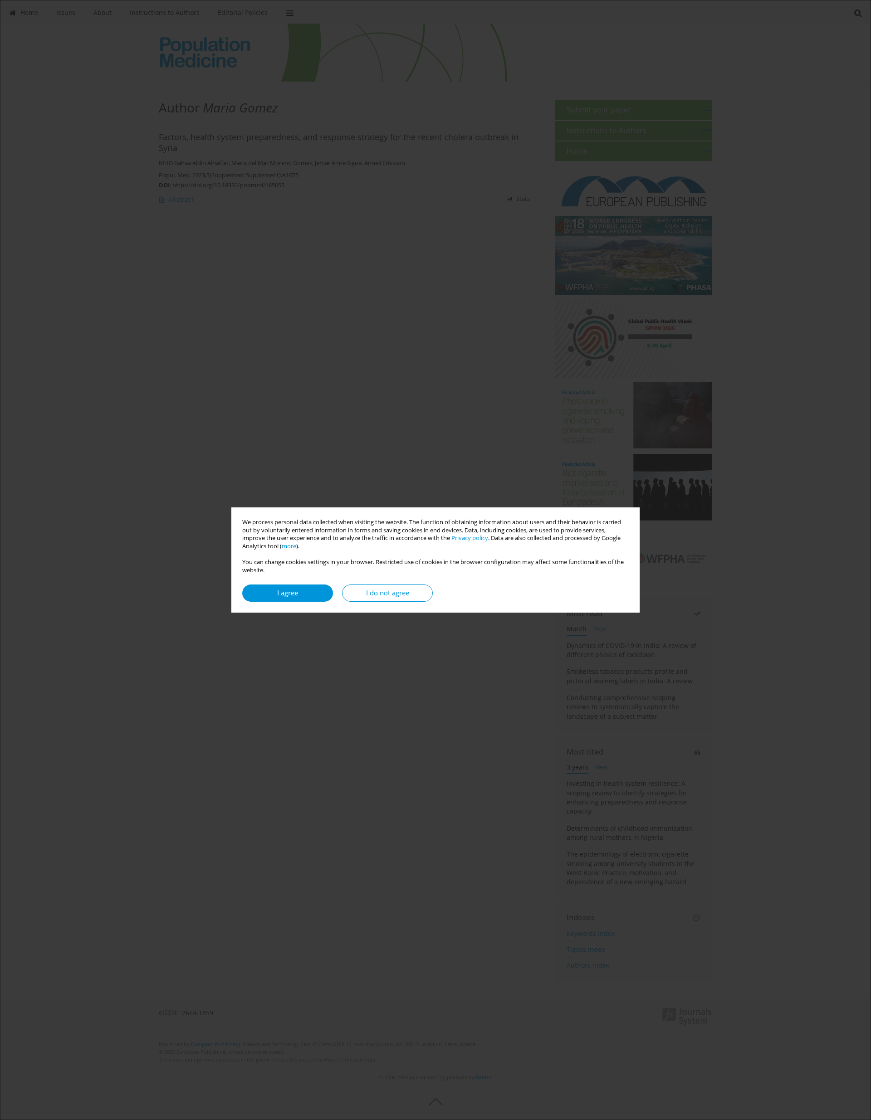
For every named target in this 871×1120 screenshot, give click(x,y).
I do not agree (387, 593)
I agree (287, 593)
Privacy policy (469, 538)
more (289, 546)
